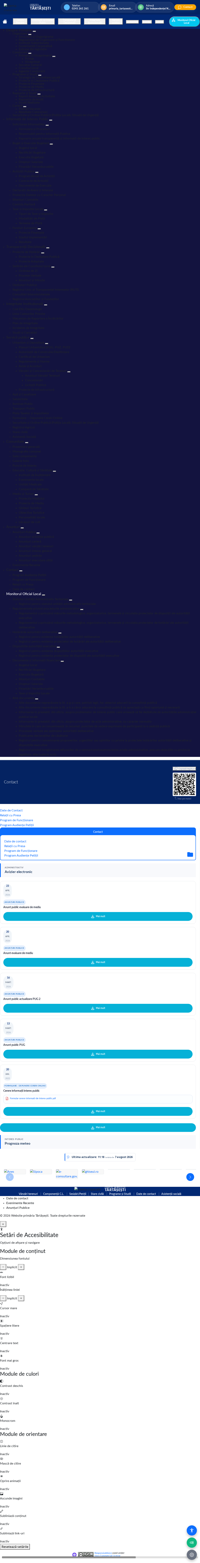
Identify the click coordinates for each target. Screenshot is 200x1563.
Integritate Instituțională (95, 21)
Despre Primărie (20, 21)
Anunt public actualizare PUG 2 (21, 999)
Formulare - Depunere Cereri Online (25, 1086)
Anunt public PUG (14, 1045)
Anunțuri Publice (14, 902)
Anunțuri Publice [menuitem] (17, 1207)
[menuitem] (19, 30)
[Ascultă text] (192, 1543)
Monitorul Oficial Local (186, 21)
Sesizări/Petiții (77, 1194)
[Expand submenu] (34, 31)
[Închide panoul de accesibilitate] (3, 1224)
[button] (190, 1177)
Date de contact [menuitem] (17, 1198)
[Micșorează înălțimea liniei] (3, 1298)
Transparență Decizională (69, 21)
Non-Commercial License (107, 1556)
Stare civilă (97, 1194)
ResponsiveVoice (103, 1553)
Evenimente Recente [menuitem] (20, 1203)
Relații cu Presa (10, 815)
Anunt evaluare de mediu (18, 953)
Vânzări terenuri (28, 1194)
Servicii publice (116, 21)
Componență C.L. (53, 1194)
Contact (159, 22)
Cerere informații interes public (21, 1091)
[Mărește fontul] (21, 1267)
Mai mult (100, 916)
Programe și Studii (120, 1194)
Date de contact (15, 841)
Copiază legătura (187, 768)
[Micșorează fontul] (3, 1267)
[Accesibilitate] (192, 1530)
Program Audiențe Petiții (17, 825)
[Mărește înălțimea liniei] (21, 1298)
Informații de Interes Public (42, 21)
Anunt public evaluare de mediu (22, 907)
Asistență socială (171, 1194)
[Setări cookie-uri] (192, 1555)
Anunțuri (147, 22)
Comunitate (132, 22)
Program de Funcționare (16, 820)
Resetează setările (15, 1547)
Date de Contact (11, 810)
